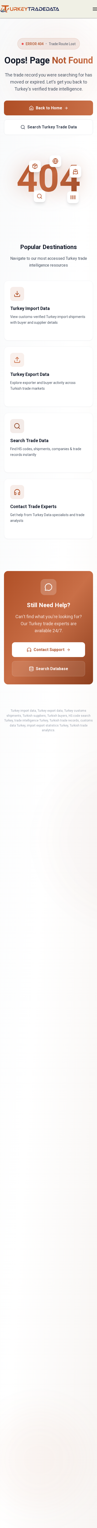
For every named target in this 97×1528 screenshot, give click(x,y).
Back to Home (49, 108)
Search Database (52, 668)
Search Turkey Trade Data (52, 127)
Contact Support (49, 649)
